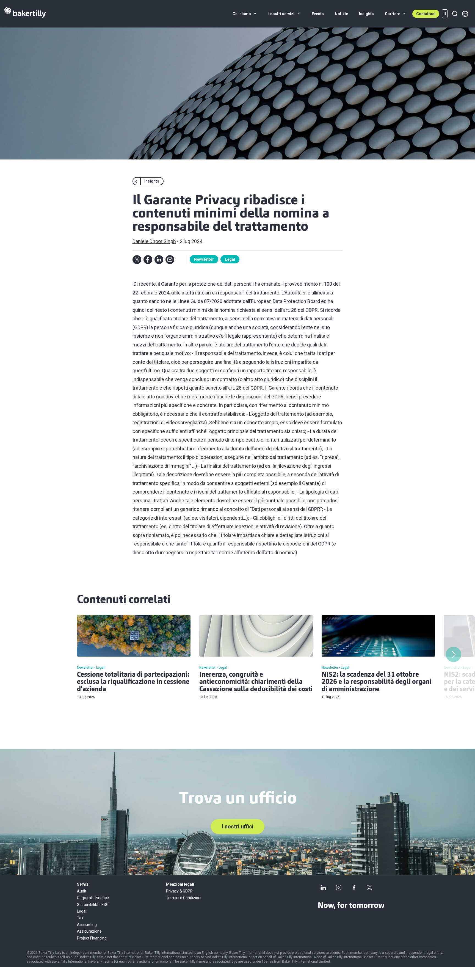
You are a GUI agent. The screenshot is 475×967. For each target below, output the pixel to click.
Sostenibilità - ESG (93, 904)
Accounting (87, 924)
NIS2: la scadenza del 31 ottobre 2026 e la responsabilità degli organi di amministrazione (377, 682)
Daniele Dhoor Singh (154, 241)
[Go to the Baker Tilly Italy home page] (25, 13)
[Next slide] (453, 654)
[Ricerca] (454, 13)
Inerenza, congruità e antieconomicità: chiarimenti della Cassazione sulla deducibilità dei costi (256, 682)
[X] (369, 887)
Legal (230, 259)
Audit (81, 891)
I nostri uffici (237, 826)
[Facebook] (354, 887)
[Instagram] (338, 887)
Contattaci (425, 14)
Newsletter (204, 259)
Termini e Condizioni (183, 898)
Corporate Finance (93, 898)
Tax (80, 918)
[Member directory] (465, 13)
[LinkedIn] (323, 887)
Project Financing (92, 938)
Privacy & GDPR (179, 891)
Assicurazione (89, 931)
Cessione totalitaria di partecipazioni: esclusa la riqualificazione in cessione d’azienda (133, 682)
